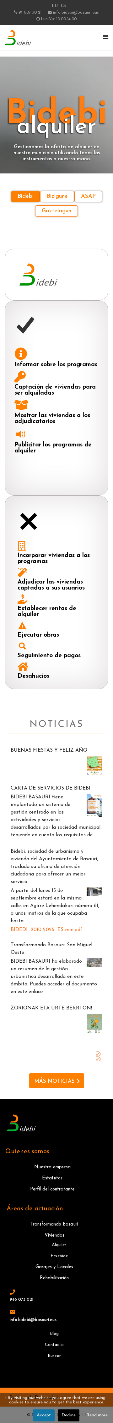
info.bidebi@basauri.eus (76, 13)
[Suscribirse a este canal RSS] (98, 1053)
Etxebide (59, 1256)
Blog (54, 1333)
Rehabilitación (54, 1278)
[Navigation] (105, 37)
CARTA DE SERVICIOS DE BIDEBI (50, 788)
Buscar (54, 1355)
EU (55, 5)
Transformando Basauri (54, 1224)
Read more (97, 1415)
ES (63, 5)
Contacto (54, 1344)
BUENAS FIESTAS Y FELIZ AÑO (49, 750)
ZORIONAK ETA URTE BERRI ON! (51, 1008)
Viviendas (54, 1235)
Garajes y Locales (54, 1267)
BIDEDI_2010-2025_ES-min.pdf (47, 929)
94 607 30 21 (30, 13)
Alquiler (59, 1245)
